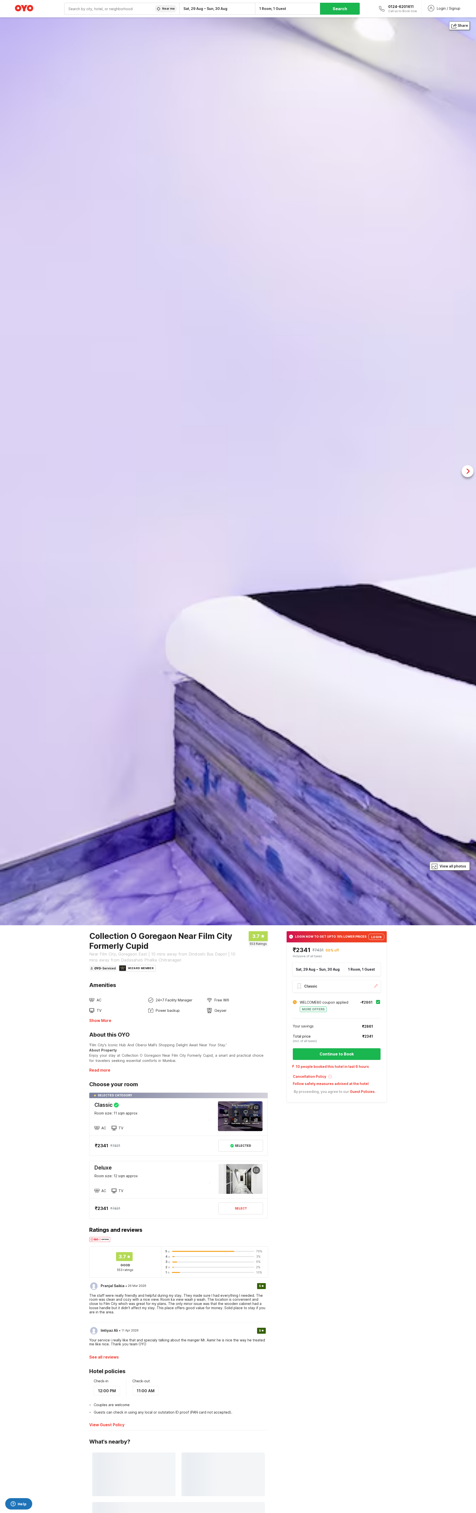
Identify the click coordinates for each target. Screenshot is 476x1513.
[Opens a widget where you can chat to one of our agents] (18, 1504)
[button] (337, 1078)
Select (241, 1208)
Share (463, 25)
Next (468, 471)
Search (340, 8)
